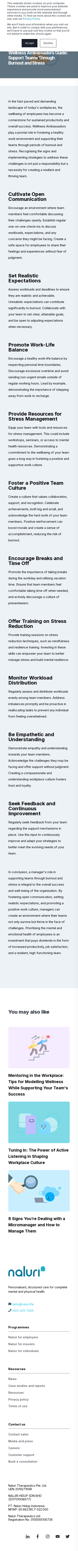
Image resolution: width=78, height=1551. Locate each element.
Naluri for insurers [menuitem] (21, 1344)
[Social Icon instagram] (48, 1536)
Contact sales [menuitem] (18, 1434)
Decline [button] (48, 43)
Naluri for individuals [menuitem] (23, 1351)
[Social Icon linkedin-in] (29, 1536)
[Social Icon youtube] (58, 1536)
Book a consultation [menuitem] (22, 1461)
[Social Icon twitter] (66, 1536)
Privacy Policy (31, 18)
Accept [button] (29, 43)
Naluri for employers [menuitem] (23, 1337)
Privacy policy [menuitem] (18, 1399)
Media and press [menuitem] (20, 1441)
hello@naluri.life (23, 1304)
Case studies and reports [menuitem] (26, 1385)
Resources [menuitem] (16, 1392)
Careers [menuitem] (14, 1448)
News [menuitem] (12, 1379)
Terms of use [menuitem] (17, 1406)
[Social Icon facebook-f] (38, 1536)
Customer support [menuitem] (21, 1455)
